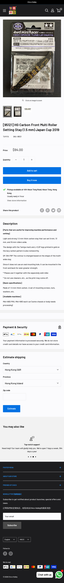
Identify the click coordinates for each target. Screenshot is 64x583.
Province (7, 377)
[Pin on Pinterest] (48, 210)
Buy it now (32, 180)
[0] (58, 10)
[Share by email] (59, 210)
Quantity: (7, 159)
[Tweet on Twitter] (53, 210)
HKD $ (22, 539)
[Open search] (46, 10)
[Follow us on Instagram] (11, 553)
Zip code (6, 390)
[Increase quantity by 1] (32, 160)
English (7, 539)
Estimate (11, 408)
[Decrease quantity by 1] (16, 160)
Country (6, 363)
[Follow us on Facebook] (5, 553)
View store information (16, 200)
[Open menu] (4, 10)
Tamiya (6, 136)
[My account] (52, 10)
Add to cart (32, 170)
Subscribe (12, 525)
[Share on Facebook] (42, 210)
